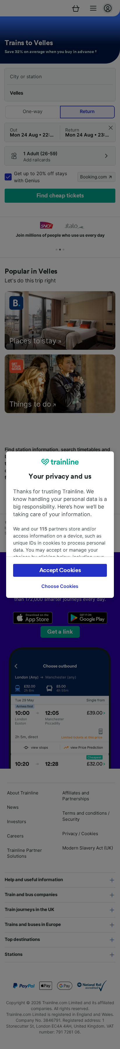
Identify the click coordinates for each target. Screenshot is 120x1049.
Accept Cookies (60, 570)
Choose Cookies (59, 586)
